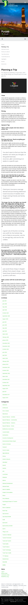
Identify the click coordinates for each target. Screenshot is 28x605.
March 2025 (5, 334)
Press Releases (6, 498)
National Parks (6, 486)
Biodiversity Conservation (8, 429)
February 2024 (6, 361)
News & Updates (6, 489)
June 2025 (5, 325)
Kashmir (4, 468)
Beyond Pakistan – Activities (9, 417)
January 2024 (5, 364)
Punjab (6, 34)
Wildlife (4, 565)
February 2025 (6, 337)
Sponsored (5, 522)
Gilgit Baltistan (6, 453)
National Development (8, 483)
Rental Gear (9, 584)
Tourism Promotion (7, 537)
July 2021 (4, 391)
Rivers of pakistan (6, 507)
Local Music (5, 474)
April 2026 (5, 310)
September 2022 (6, 373)
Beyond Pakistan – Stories (8, 426)
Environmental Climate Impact (9, 441)
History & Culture (5, 51)
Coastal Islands (6, 432)
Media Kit (15, 585)
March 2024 (5, 358)
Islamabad (5, 462)
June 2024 (5, 352)
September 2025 (6, 316)
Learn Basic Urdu (22, 585)
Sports (4, 528)
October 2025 (6, 313)
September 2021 (6, 385)
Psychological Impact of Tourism (10, 501)
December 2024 (6, 343)
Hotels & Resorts (6, 459)
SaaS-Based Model (7, 516)
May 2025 (5, 328)
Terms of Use (19, 601)
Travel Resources (5, 56)
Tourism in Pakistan (7, 534)
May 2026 (5, 307)
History (4, 456)
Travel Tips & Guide (7, 553)
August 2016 (5, 397)
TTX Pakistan (5, 556)
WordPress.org (5, 576)
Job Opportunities (16, 584)
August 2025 (5, 319)
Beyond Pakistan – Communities (10, 420)
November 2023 (6, 367)
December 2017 (6, 394)
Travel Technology (7, 550)
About (2, 44)
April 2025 (5, 331)
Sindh (4, 519)
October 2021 (6, 382)
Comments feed (5, 575)
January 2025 (5, 340)
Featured (5, 447)
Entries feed (4, 573)
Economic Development (8, 438)
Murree (4, 480)
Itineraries (3, 64)
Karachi (4, 465)
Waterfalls (5, 562)
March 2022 (5, 376)
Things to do (5, 531)
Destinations (5, 435)
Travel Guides (5, 543)
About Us (3, 584)
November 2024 (6, 346)
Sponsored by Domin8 (7, 525)
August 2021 (5, 388)
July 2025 (4, 322)
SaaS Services (6, 513)
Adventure (5, 404)
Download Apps (4, 587)
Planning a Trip (5, 46)
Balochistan (5, 413)
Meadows (5, 477)
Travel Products (6, 546)
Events (3, 61)
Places (4, 495)
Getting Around (5, 49)
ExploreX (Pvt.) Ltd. (4, 601)
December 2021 (6, 379)
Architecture (5, 407)
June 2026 (5, 303)
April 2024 (5, 355)
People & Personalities (8, 492)
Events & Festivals (7, 444)
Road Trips (5, 510)
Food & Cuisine (6, 450)
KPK (3, 471)
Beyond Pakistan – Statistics (9, 423)
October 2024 (6, 349)
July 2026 (4, 300)
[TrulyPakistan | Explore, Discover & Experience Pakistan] (9, 2)
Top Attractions (5, 54)
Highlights (3, 59)
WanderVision (6, 559)
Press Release (9, 585)
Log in (2, 571)
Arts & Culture (6, 410)
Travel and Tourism (7, 540)
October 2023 (6, 370)
